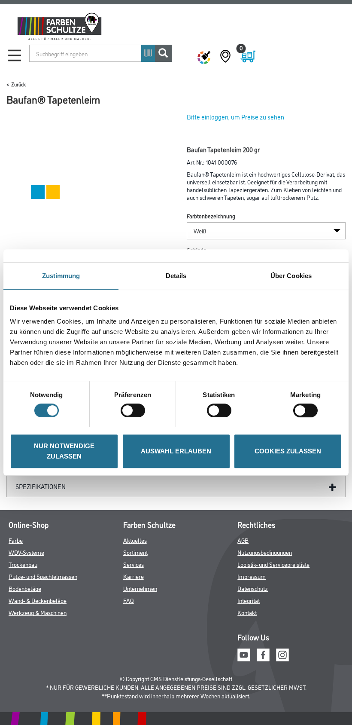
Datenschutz (252, 588)
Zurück (18, 84)
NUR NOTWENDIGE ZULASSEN (64, 451)
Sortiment (135, 552)
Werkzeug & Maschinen (38, 612)
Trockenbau (23, 564)
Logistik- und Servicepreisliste (273, 564)
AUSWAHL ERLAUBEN (176, 451)
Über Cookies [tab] (291, 275)
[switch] (135, 410)
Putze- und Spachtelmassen (43, 576)
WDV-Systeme (26, 552)
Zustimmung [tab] (61, 275)
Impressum (251, 576)
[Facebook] (263, 653)
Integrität (248, 600)
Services (133, 564)
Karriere (133, 576)
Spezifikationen (40, 486)
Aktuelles (135, 540)
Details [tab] (176, 275)
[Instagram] (282, 653)
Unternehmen (140, 588)
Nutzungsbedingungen (264, 552)
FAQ (128, 600)
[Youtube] (243, 653)
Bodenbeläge (25, 588)
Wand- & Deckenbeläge (38, 600)
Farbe (16, 540)
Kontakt (247, 612)
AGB (243, 540)
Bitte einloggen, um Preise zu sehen (235, 116)
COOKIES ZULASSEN (288, 451)
